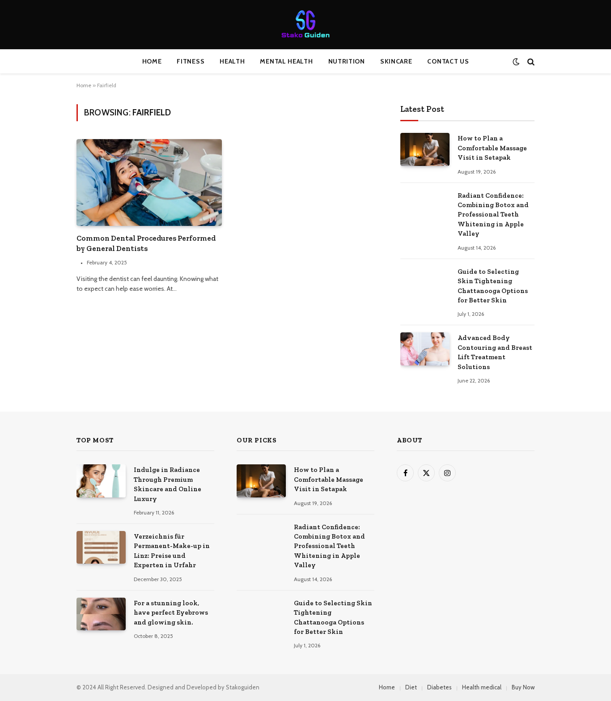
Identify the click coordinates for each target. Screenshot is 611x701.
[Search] (530, 61)
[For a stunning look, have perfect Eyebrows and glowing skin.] (101, 614)
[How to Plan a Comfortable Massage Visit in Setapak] (425, 149)
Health (232, 61)
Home (152, 61)
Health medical (481, 687)
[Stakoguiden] (305, 24)
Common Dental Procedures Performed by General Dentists (146, 243)
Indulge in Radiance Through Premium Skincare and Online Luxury (167, 484)
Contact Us (448, 61)
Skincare (396, 61)
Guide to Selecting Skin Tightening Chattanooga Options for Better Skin (493, 286)
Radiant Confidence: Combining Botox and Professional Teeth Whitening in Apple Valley (493, 214)
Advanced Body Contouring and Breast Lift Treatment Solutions (495, 352)
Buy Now (523, 687)
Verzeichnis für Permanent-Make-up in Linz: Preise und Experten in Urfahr (172, 550)
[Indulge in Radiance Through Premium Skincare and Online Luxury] (101, 480)
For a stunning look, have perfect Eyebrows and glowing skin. (171, 612)
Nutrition (346, 61)
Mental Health (286, 61)
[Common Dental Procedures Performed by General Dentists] (149, 182)
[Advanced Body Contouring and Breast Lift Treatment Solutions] (425, 348)
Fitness (190, 61)
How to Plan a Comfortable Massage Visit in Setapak (492, 147)
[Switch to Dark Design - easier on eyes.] (516, 61)
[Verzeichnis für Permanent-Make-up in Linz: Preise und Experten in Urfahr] (101, 547)
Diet (411, 687)
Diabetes (439, 687)
